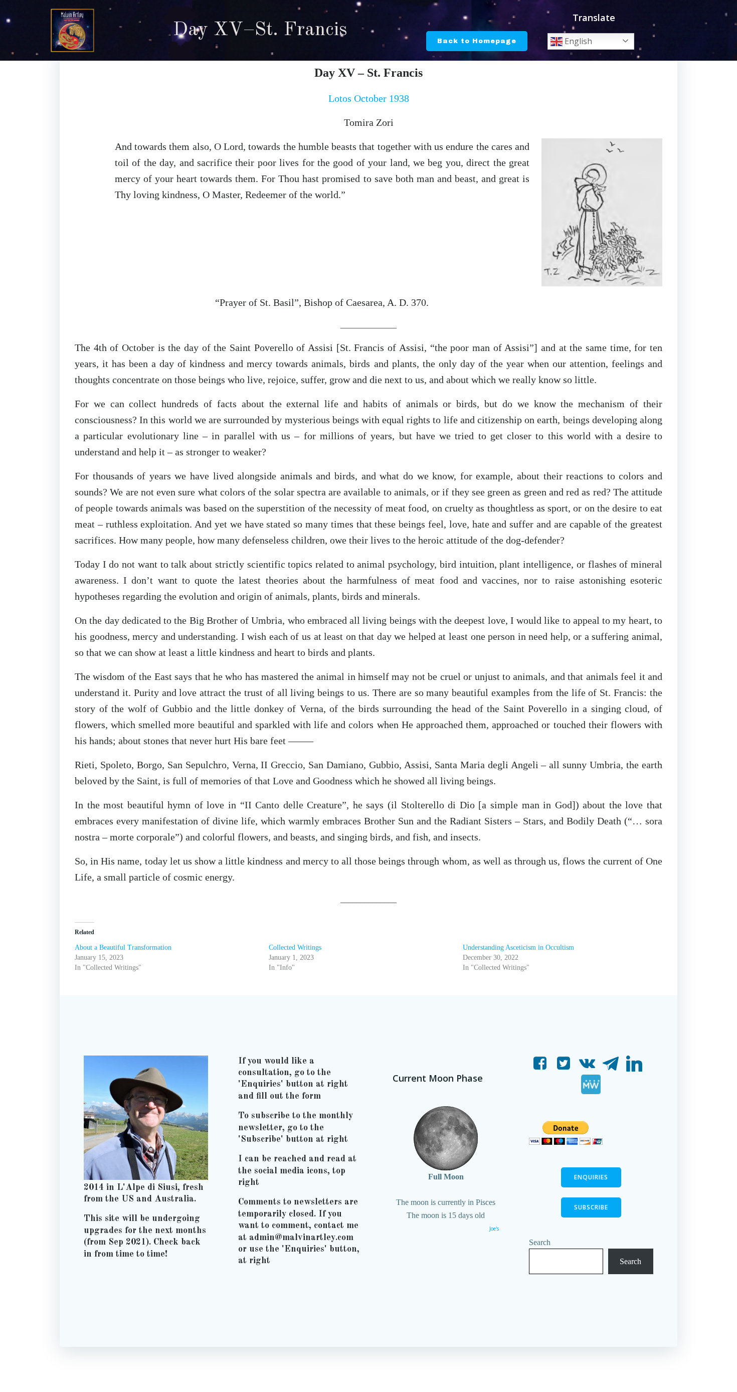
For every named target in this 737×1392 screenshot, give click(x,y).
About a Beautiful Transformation (123, 947)
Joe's (494, 1228)
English (577, 41)
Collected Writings (295, 947)
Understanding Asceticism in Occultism (518, 947)
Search (539, 1242)
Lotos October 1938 (368, 98)
